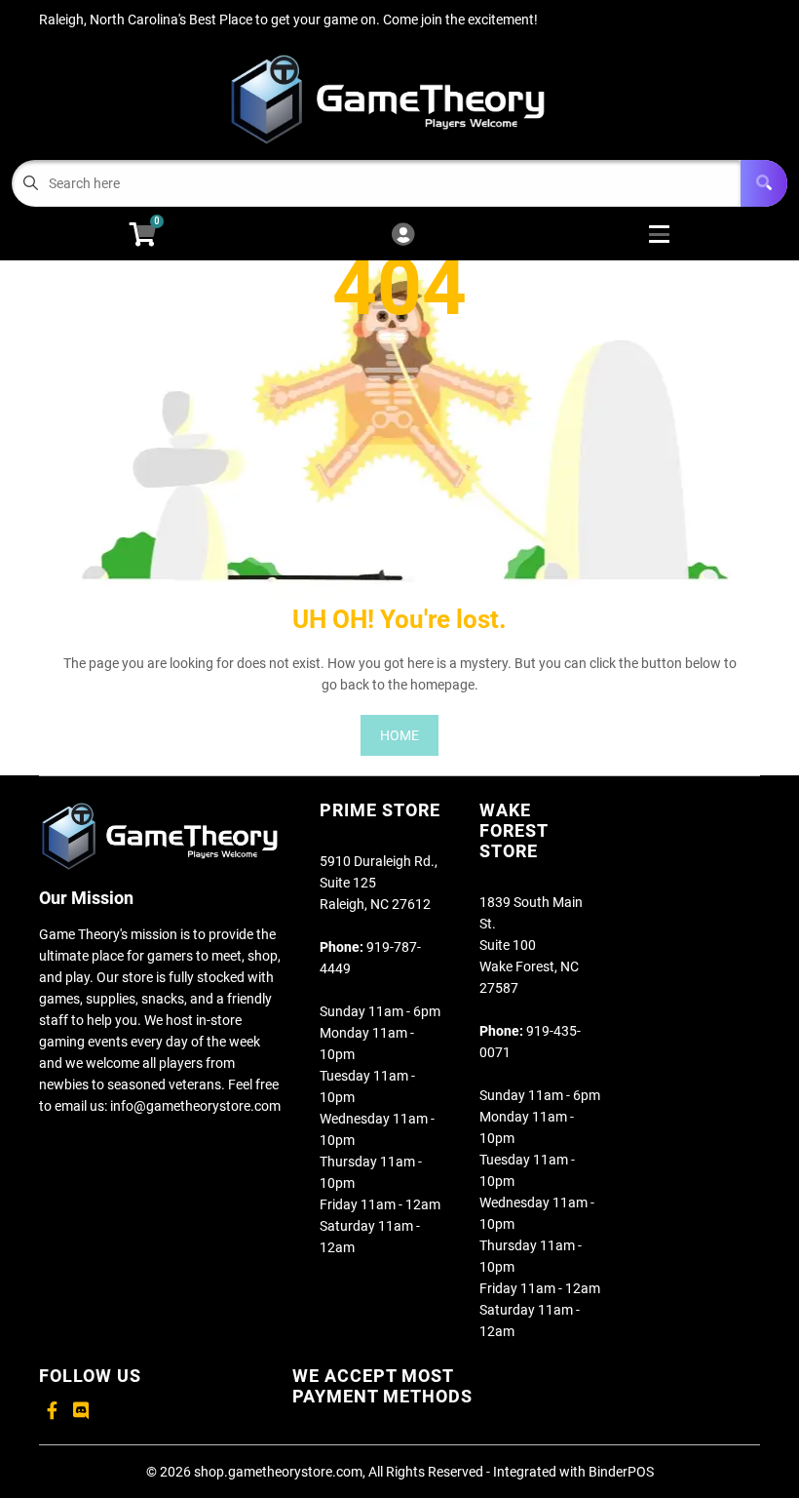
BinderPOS (621, 1471)
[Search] (764, 183)
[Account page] (403, 235)
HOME (399, 735)
